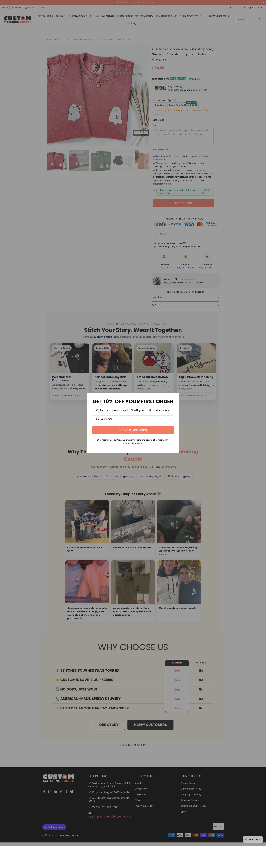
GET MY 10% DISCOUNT (133, 430)
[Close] (175, 397)
